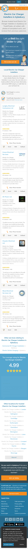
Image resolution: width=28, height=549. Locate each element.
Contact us (4, 508)
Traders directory (19, 506)
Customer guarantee (20, 513)
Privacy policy (18, 504)
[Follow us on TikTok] (21, 519)
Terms (16, 511)
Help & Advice (5, 506)
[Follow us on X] (10, 519)
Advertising (4, 504)
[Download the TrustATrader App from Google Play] (9, 524)
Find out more (18, 100)
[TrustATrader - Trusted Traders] (5, 7)
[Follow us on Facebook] (6, 519)
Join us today (14, 478)
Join (18, 2)
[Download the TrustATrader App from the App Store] (19, 524)
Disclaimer (17, 508)
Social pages (4, 513)
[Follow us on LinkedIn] (17, 519)
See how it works (14, 493)
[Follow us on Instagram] (14, 519)
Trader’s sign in (23, 5)
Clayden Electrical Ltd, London (11, 378)
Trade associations (20, 501)
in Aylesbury (14, 347)
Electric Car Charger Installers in (14, 409)
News (2, 511)
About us (3, 501)
